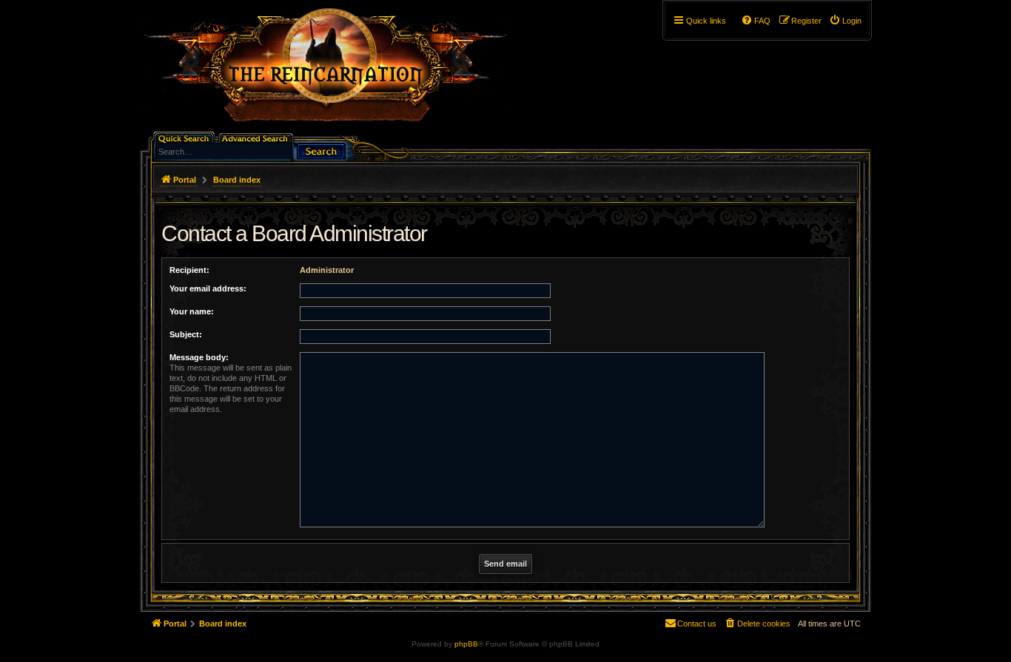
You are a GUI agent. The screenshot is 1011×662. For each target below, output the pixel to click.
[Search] (321, 149)
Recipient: (189, 270)
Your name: (191, 311)
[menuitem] (845, 21)
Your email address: (207, 288)
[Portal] (333, 71)
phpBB (466, 644)
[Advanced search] (257, 137)
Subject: (185, 334)
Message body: (199, 357)
